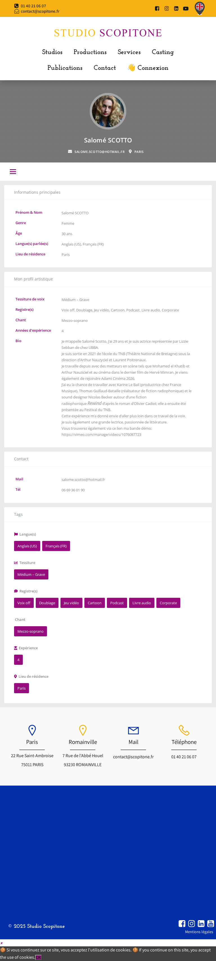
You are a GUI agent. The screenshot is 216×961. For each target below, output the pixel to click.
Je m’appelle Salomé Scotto (84, 341)
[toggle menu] (13, 172)
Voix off (68, 310)
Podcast (133, 310)
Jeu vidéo (101, 310)
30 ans (67, 233)
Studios (52, 52)
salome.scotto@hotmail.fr (83, 479)
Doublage (84, 310)
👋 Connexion (147, 68)
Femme (68, 223)
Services (129, 52)
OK (38, 957)
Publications (65, 68)
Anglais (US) (71, 244)
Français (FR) (93, 244)
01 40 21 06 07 (184, 757)
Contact (105, 68)
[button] (1, 943)
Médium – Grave (75, 299)
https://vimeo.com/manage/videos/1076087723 (101, 434)
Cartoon (118, 310)
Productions (90, 52)
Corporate (170, 310)
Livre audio (150, 310)
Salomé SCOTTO (75, 212)
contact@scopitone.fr (133, 757)
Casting (163, 52)
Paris (66, 254)
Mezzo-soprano (75, 320)
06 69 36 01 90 (73, 489)
